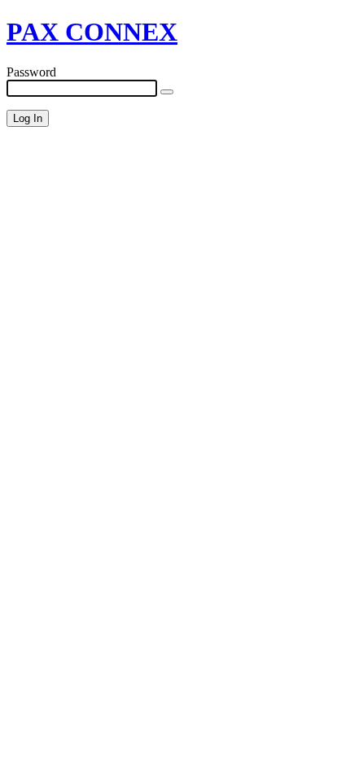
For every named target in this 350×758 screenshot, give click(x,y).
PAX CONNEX (92, 31)
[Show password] (166, 91)
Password (31, 72)
